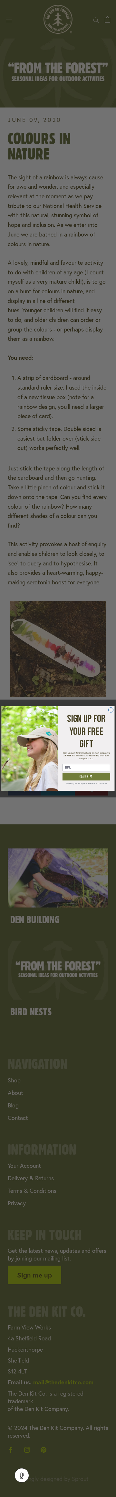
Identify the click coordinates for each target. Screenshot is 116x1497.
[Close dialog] (110, 709)
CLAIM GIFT (86, 777)
